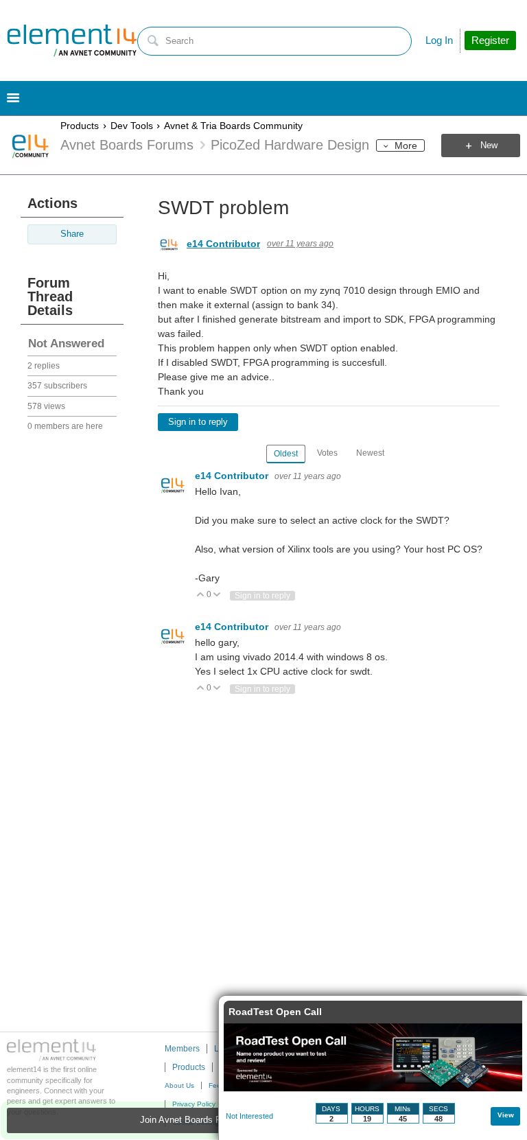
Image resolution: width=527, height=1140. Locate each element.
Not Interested (249, 1116)
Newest (370, 453)
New (488, 145)
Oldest (286, 453)
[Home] (72, 40)
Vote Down (217, 595)
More (406, 145)
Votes (327, 453)
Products (79, 125)
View (505, 1115)
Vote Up (201, 595)
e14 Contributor (223, 243)
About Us (179, 1085)
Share (72, 234)
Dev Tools (131, 125)
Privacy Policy (193, 1104)
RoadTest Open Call (275, 1011)
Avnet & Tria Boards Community (233, 125)
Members (182, 1049)
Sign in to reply (198, 422)
